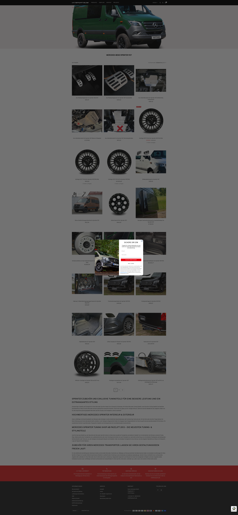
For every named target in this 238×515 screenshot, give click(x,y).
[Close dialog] (142, 241)
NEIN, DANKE (131, 263)
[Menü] (236, 507)
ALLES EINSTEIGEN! (131, 260)
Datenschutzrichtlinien (123, 272)
